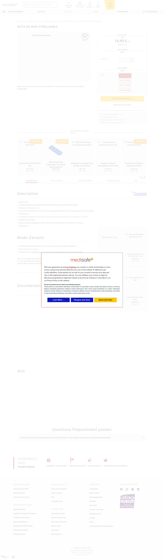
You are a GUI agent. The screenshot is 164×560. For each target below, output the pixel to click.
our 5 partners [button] (71, 267)
